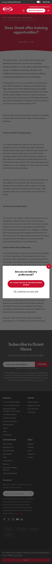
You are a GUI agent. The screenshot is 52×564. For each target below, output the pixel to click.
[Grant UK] (9, 9)
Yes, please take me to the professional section (26, 284)
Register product (36, 10)
